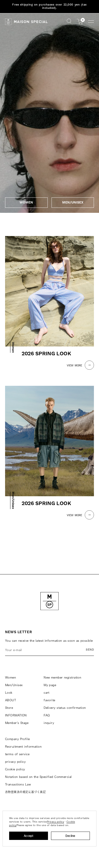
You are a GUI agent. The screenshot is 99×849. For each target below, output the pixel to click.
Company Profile (17, 739)
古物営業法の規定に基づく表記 (25, 792)
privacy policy (15, 761)
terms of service (17, 754)
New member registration (62, 677)
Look (8, 692)
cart (47, 692)
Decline (70, 836)
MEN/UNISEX (72, 202)
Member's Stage (16, 722)
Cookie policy (15, 769)
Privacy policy (55, 822)
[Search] (69, 21)
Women (10, 677)
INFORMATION (16, 715)
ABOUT (10, 700)
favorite (49, 700)
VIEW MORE (74, 365)
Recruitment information (23, 746)
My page (50, 685)
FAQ (47, 715)
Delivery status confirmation (65, 707)
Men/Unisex (14, 685)
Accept (29, 836)
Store (9, 707)
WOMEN (26, 202)
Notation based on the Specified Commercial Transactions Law (38, 780)
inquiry (49, 722)
